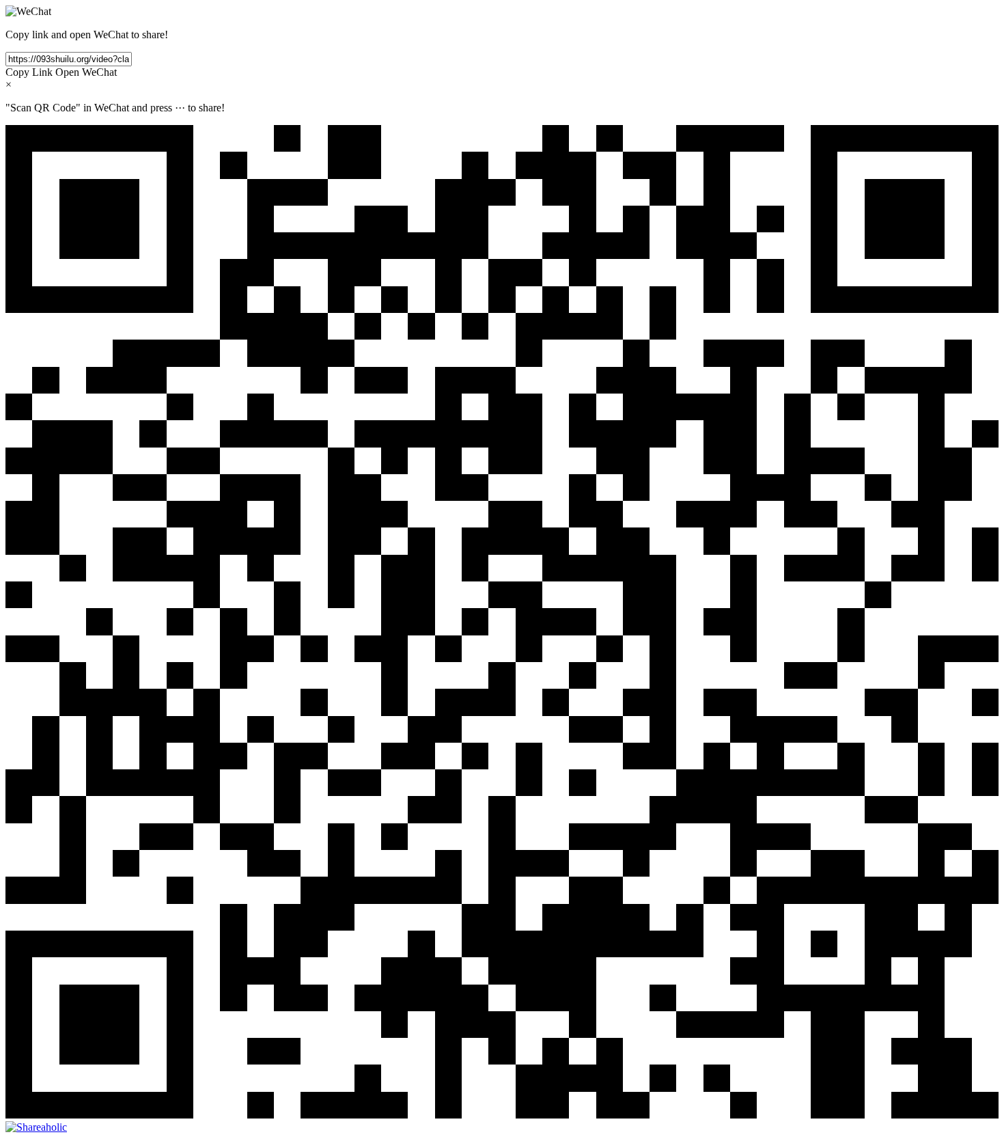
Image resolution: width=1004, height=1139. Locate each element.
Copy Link (29, 72)
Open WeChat (86, 72)
